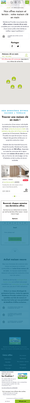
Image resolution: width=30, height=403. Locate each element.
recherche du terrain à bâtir (17, 129)
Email (15, 228)
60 (10, 223)
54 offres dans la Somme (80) (15, 321)
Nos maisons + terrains (23, 361)
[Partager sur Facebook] (12, 46)
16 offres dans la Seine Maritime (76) (15, 314)
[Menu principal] (27, 2)
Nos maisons (23, 355)
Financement (23, 364)
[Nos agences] (16, 2)
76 (20, 223)
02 (5, 223)
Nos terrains (23, 358)
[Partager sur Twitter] (18, 46)
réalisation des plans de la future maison (14, 131)
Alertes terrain (7, 359)
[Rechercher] (20, 2)
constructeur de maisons (19, 284)
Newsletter (7, 362)
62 (15, 223)
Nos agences (23, 368)
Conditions (24, 242)
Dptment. (15, 219)
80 (25, 223)
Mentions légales (8, 365)
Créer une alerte (15, 239)
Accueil (9, 7)
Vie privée (7, 368)
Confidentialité (18, 242)
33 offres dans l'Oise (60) (15, 307)
